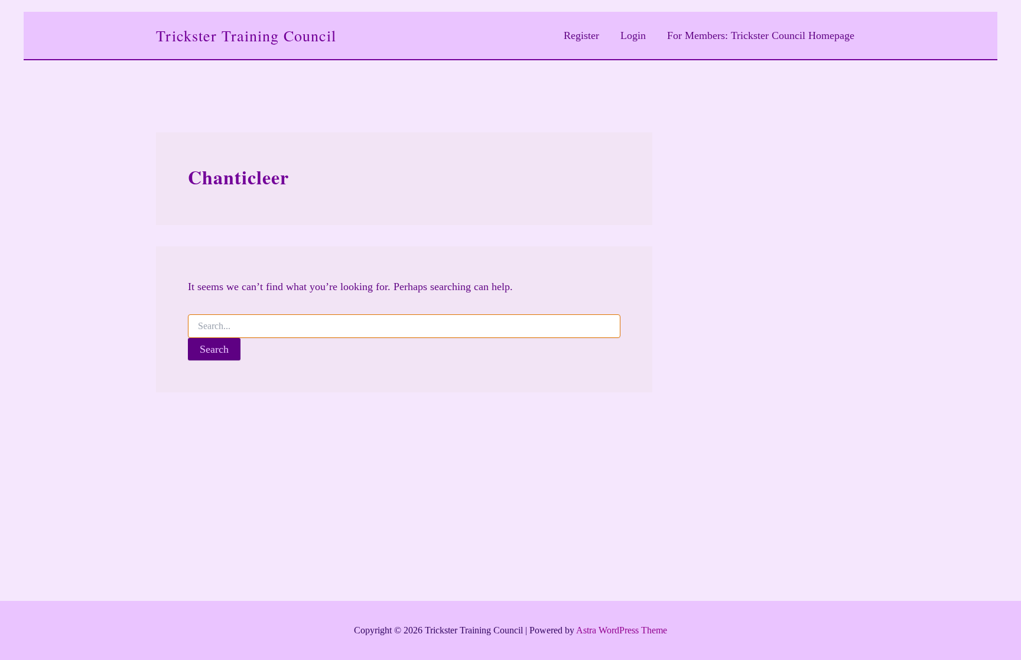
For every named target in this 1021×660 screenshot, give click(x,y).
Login (633, 35)
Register (581, 35)
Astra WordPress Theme (621, 630)
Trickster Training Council (246, 35)
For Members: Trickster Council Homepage (760, 35)
